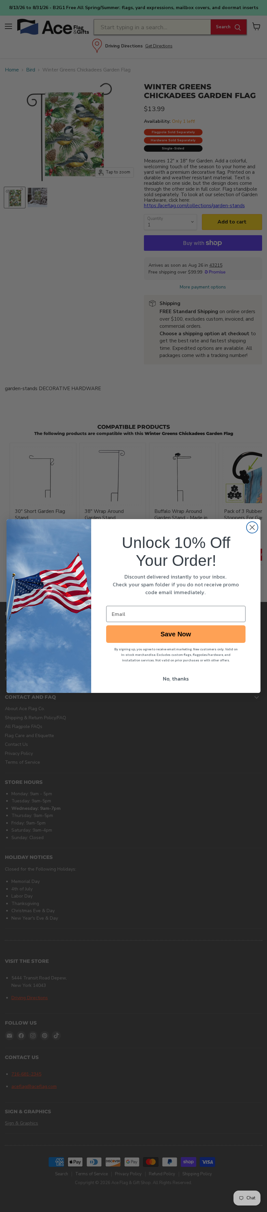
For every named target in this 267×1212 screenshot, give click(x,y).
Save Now (176, 634)
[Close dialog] (252, 527)
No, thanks (176, 679)
